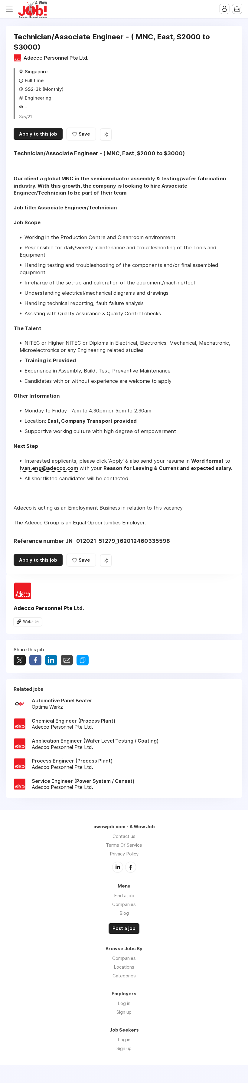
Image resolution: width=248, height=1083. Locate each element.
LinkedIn (118, 867)
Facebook (131, 867)
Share (35, 660)
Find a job (124, 895)
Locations (124, 967)
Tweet (20, 660)
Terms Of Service (124, 845)
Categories (124, 976)
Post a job (124, 928)
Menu (10, 9)
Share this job (105, 134)
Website (31, 621)
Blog (124, 913)
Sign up (124, 1012)
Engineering (38, 98)
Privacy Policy (124, 854)
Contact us (124, 836)
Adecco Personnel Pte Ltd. (56, 58)
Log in (124, 1003)
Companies (124, 904)
